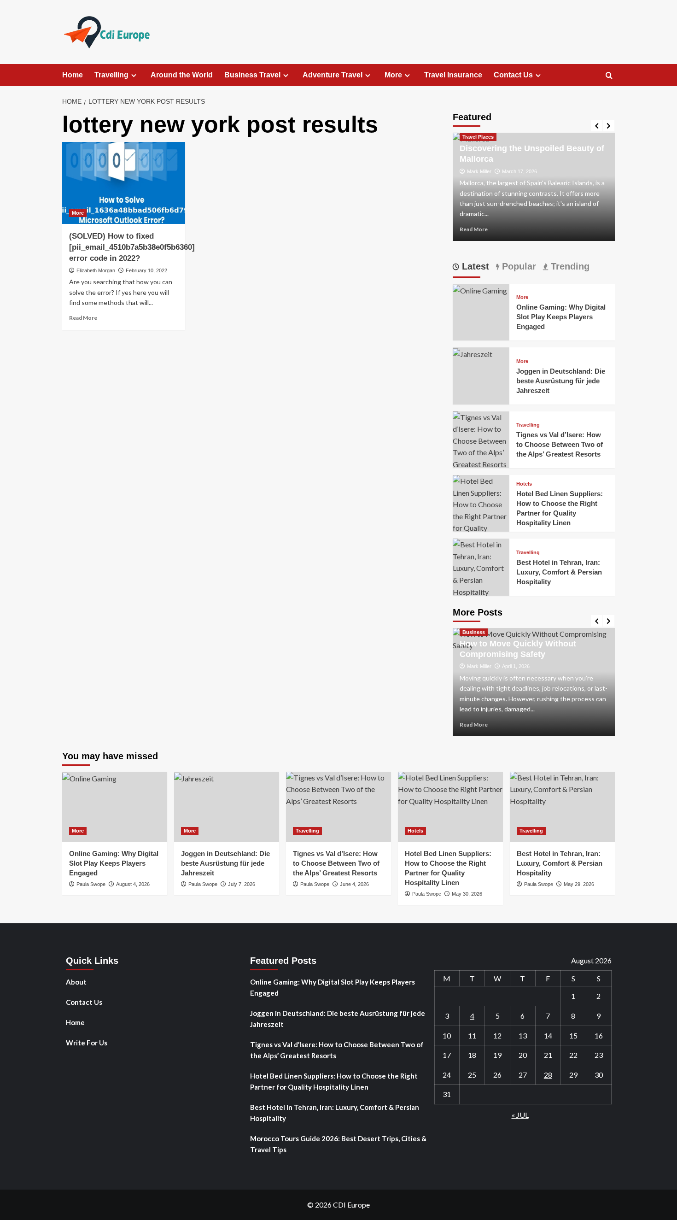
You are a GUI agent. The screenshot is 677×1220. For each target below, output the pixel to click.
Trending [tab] (568, 266)
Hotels (524, 484)
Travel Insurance (453, 75)
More (393, 75)
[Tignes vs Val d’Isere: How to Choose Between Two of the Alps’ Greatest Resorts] (481, 439)
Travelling (111, 75)
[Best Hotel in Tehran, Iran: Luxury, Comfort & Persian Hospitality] (481, 567)
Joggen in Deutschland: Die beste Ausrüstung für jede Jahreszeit (560, 380)
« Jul (520, 1114)
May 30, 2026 (467, 894)
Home (72, 75)
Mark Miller (479, 171)
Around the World (182, 75)
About (76, 982)
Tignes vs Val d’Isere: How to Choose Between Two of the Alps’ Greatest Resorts (559, 444)
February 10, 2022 (146, 270)
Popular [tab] (517, 266)
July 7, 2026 (241, 884)
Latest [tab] (474, 266)
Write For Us (86, 1042)
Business (473, 632)
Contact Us (513, 75)
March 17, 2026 (519, 171)
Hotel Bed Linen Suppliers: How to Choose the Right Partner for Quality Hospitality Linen (334, 1081)
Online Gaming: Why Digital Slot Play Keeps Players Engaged (561, 316)
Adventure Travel (332, 75)
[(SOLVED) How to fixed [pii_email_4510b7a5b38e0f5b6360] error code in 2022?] (123, 183)
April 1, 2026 (516, 666)
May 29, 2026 (579, 884)
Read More (83, 317)
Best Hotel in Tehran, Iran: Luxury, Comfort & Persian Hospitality (559, 572)
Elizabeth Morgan (95, 270)
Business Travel (252, 75)
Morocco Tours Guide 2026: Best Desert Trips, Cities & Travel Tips (338, 1144)
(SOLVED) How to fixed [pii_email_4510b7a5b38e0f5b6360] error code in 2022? (132, 247)
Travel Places (478, 137)
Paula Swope (90, 884)
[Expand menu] (133, 75)
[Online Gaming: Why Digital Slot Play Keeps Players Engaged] (480, 289)
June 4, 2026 (354, 884)
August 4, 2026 (133, 884)
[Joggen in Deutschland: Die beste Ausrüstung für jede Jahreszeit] (472, 353)
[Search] (609, 76)
